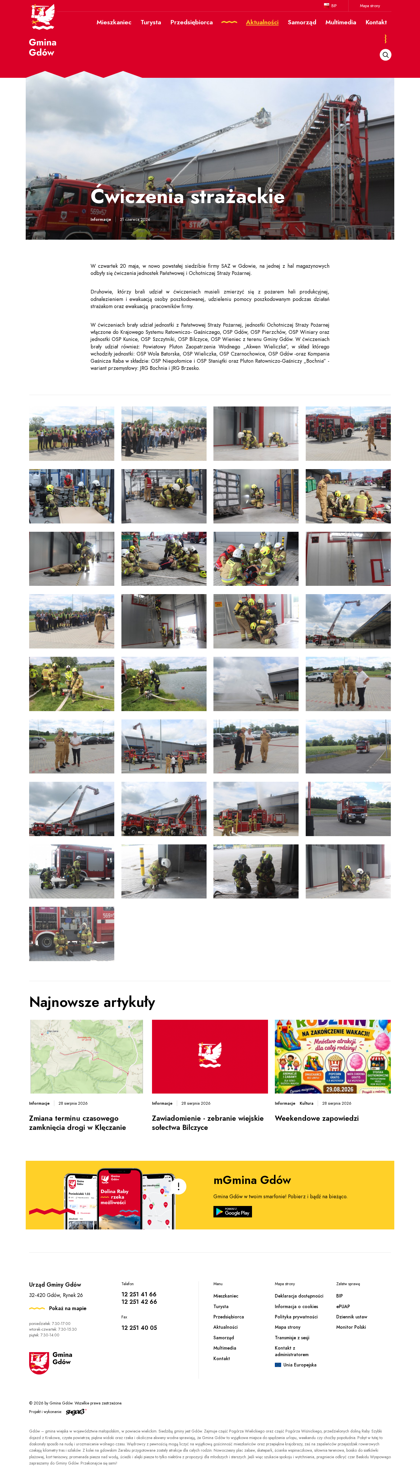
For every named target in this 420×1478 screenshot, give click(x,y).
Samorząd (223, 1337)
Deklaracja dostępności (299, 1296)
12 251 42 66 (139, 1302)
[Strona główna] (43, 29)
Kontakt (221, 1358)
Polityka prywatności (296, 1317)
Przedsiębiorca (228, 1317)
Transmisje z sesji (292, 1337)
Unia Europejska (300, 1365)
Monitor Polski (351, 1327)
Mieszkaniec (225, 1296)
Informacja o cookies (296, 1306)
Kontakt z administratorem (292, 1351)
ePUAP (343, 1306)
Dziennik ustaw (351, 1317)
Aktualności (225, 1327)
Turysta (221, 1306)
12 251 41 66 (139, 1294)
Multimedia (224, 1348)
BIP (334, 6)
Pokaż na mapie (68, 1308)
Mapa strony (370, 6)
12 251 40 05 (139, 1328)
